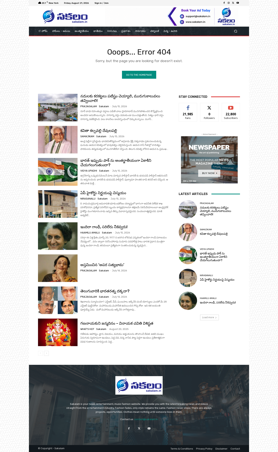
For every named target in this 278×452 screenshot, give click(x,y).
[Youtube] (237, 3)
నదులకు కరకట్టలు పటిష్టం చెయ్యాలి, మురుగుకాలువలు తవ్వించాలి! (215, 211)
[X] (233, 3)
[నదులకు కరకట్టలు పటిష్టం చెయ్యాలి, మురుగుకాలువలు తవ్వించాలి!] (58, 107)
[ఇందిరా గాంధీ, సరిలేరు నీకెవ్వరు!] (58, 236)
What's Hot (87, 329)
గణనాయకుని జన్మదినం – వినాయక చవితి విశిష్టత (116, 323)
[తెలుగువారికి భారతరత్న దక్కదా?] (58, 300)
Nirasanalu (88, 198)
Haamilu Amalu (90, 232)
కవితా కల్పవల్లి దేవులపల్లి (98, 130)
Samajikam (87, 136)
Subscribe (231, 105)
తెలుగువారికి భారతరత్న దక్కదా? (105, 291)
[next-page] (46, 353)
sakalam (104, 106)
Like (188, 105)
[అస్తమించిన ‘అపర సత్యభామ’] (58, 268)
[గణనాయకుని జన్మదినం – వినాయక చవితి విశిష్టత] (58, 332)
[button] (235, 31)
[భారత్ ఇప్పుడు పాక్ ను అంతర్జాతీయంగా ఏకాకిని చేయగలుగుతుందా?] (58, 172)
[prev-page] (40, 353)
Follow (209, 105)
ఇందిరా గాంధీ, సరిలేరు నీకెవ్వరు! (103, 227)
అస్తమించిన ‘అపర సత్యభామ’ (102, 265)
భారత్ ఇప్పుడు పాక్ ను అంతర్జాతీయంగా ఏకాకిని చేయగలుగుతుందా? (115, 162)
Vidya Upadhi (88, 170)
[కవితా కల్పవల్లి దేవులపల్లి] (58, 139)
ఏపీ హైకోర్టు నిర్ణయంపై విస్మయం (103, 193)
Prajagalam (88, 106)
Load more (208, 317)
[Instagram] (228, 3)
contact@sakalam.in (146, 419)
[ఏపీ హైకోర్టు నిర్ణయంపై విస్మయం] (58, 204)
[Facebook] (224, 3)
